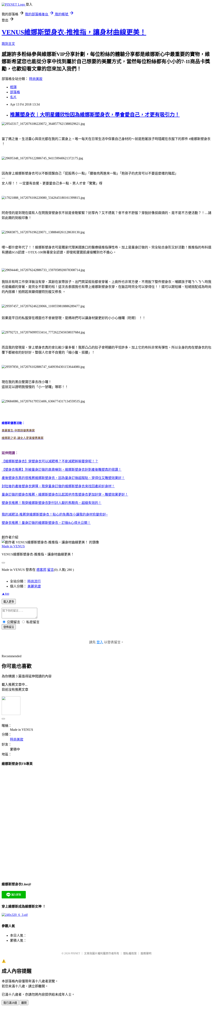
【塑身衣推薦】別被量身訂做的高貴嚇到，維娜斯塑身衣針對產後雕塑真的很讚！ (61, 469)
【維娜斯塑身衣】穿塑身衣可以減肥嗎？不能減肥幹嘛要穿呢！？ (50, 461)
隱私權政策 (130, 953)
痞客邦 (41, 569)
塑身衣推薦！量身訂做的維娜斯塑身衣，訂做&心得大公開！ (46, 523)
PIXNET (75, 953)
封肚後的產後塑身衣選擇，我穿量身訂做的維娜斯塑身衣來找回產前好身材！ (58, 486)
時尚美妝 (35, 79)
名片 (13, 97)
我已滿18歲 (10, 1002)
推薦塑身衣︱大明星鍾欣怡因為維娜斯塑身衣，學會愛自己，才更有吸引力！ (95, 114)
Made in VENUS (13, 546)
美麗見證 (34, 586)
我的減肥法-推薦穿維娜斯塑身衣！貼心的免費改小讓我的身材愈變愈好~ (55, 514)
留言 (50, 569)
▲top (5, 593)
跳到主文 (8, 43)
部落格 (15, 92)
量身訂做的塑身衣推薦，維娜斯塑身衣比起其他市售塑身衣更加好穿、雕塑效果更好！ (65, 494)
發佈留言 (8, 627)
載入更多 (8, 601)
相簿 (13, 87)
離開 (24, 1002)
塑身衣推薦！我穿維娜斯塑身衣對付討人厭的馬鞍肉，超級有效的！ (52, 503)
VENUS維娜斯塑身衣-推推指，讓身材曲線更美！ (74, 32)
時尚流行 (34, 581)
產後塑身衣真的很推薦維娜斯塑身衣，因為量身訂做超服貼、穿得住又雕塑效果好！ (63, 478)
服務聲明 (146, 953)
